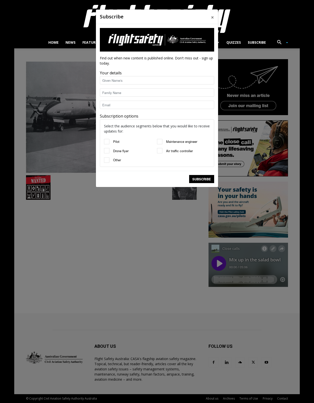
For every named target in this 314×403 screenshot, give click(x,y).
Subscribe (201, 179)
